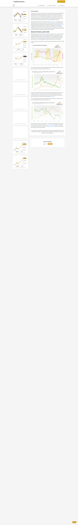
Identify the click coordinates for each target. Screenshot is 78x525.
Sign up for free (61, 1)
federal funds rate (52, 21)
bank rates (61, 24)
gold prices (43, 35)
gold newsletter (51, 126)
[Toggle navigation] (14, 5)
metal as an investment (50, 124)
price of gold (52, 96)
